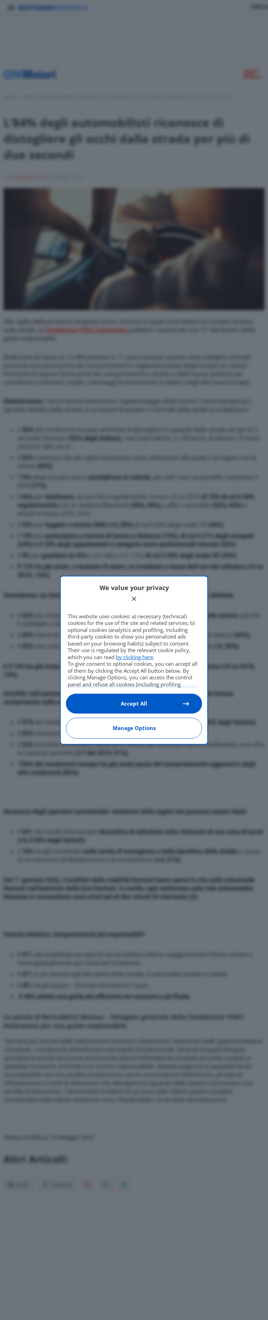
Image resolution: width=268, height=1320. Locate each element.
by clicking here (134, 657)
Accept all (134, 703)
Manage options (134, 727)
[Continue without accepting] (134, 599)
